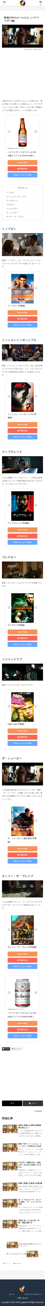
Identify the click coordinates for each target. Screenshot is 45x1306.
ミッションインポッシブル (16, 196)
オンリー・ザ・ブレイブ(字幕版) (22, 947)
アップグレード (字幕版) (18, 523)
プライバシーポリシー (33, 1294)
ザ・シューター (12, 212)
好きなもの (17, 1049)
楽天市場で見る (22, 168)
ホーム (11, 1294)
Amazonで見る (23, 162)
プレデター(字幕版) (16, 625)
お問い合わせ (22, 1298)
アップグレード (12, 200)
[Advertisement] (22, 74)
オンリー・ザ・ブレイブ (15, 216)
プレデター (10, 204)
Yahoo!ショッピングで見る (23, 175)
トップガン (10, 192)
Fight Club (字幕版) (16, 724)
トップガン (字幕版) (16, 306)
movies (7, 1049)
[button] (33, 1103)
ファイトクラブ (12, 208)
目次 (20, 188)
